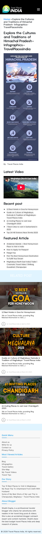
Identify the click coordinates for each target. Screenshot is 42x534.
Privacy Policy (8, 450)
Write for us (7, 445)
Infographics (7, 464)
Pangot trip (11, 253)
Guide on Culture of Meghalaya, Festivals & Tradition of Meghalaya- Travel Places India (21, 215)
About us (5, 442)
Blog (4, 461)
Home (7, 19)
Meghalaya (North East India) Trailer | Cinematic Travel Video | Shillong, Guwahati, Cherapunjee (22, 264)
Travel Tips (6, 475)
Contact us (6, 447)
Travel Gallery (7, 467)
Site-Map (6, 469)
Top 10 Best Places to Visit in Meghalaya (19, 486)
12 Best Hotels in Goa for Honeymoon (22, 209)
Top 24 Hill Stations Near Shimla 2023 (22, 232)
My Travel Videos (9, 472)
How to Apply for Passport (18, 249)
